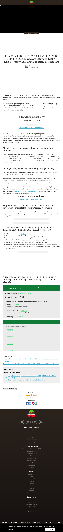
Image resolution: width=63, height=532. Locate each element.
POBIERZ (18, 304)
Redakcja (31, 433)
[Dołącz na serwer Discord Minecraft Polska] (60, 2)
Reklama (31, 435)
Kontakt (31, 437)
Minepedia (31, 491)
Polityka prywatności (31, 440)
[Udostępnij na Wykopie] (35, 403)
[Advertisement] (29, 44)
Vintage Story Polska (31, 509)
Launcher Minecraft (32, 463)
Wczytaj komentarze (9, 389)
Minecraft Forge (31, 460)
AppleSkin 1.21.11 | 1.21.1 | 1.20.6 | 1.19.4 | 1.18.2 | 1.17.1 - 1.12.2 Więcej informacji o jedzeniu (31, 377)
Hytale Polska (31, 502)
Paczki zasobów (31, 479)
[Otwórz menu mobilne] (2, 2)
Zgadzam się (49, 529)
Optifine (23, 234)
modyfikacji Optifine (25, 293)
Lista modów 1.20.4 (31, 453)
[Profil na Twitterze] (28, 422)
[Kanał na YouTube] (34, 422)
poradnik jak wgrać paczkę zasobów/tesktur (28, 191)
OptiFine (31, 467)
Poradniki (31, 488)
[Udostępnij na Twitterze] (30, 403)
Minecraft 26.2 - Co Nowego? (31, 127)
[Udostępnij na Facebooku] (27, 403)
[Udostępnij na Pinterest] (33, 403)
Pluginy (31, 484)
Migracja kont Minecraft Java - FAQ (31, 449)
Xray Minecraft (31, 456)
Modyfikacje (31, 474)
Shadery (31, 481)
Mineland (31, 500)
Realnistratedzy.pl (31, 511)
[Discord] (41, 422)
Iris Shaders (31, 465)
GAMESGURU (31, 507)
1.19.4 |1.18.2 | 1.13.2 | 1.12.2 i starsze (18, 322)
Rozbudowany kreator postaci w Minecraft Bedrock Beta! (26, 380)
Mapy (31, 476)
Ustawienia (11, 529)
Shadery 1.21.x (37, 199)
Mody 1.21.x (24, 199)
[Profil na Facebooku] (22, 422)
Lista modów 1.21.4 (31, 451)
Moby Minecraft (31, 493)
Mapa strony (31, 442)
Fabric (31, 486)
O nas (31, 430)
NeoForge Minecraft (31, 458)
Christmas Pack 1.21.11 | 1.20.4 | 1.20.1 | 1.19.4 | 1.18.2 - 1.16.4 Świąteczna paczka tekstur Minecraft (31, 360)
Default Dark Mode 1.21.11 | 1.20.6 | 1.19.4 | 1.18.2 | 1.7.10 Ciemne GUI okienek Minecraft (31, 364)
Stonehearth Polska (31, 504)
